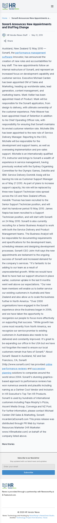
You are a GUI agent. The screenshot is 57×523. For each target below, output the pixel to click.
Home (4, 18)
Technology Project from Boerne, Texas (31, 518)
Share (10, 41)
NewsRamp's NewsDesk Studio (41, 516)
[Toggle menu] (52, 6)
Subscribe (28, 472)
